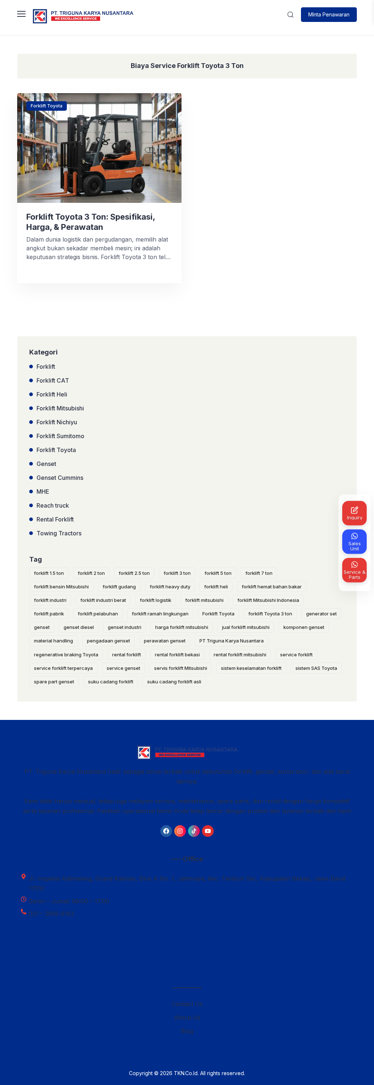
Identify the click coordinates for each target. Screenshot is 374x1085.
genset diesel (79, 627)
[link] (166, 831)
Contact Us (187, 1004)
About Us (187, 1017)
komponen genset (303, 627)
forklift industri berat (103, 600)
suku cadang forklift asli (174, 681)
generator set (321, 614)
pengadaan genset (108, 641)
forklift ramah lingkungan (160, 614)
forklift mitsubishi (204, 600)
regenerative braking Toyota (66, 654)
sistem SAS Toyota (316, 668)
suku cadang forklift (110, 681)
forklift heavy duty (170, 586)
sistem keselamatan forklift (251, 668)
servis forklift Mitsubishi (180, 668)
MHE (43, 491)
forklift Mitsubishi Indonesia (268, 600)
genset (42, 627)
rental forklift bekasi (177, 654)
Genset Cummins (60, 477)
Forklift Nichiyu (57, 422)
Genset (46, 463)
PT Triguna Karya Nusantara (231, 641)
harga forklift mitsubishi (181, 627)
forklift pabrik (49, 614)
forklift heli (216, 586)
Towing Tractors (59, 533)
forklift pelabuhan (98, 614)
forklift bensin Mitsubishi (61, 586)
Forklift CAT (53, 380)
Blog (187, 1031)
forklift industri (50, 600)
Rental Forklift (55, 519)
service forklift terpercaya (63, 668)
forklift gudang (119, 586)
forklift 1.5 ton (49, 573)
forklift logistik (155, 600)
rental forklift (126, 654)
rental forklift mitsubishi (240, 654)
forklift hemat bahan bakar (272, 586)
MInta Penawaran (329, 14)
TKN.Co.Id (186, 1073)
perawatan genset (165, 641)
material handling (53, 641)
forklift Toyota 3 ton (270, 614)
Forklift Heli (52, 394)
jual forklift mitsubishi (246, 627)
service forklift (296, 654)
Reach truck (53, 505)
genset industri (124, 627)
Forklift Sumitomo (60, 436)
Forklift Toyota (46, 106)
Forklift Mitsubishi (60, 408)
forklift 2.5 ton (134, 573)
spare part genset (54, 681)
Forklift (46, 366)
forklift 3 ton (177, 573)
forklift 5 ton (218, 573)
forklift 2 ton (91, 573)
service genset (123, 668)
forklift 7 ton (258, 573)
